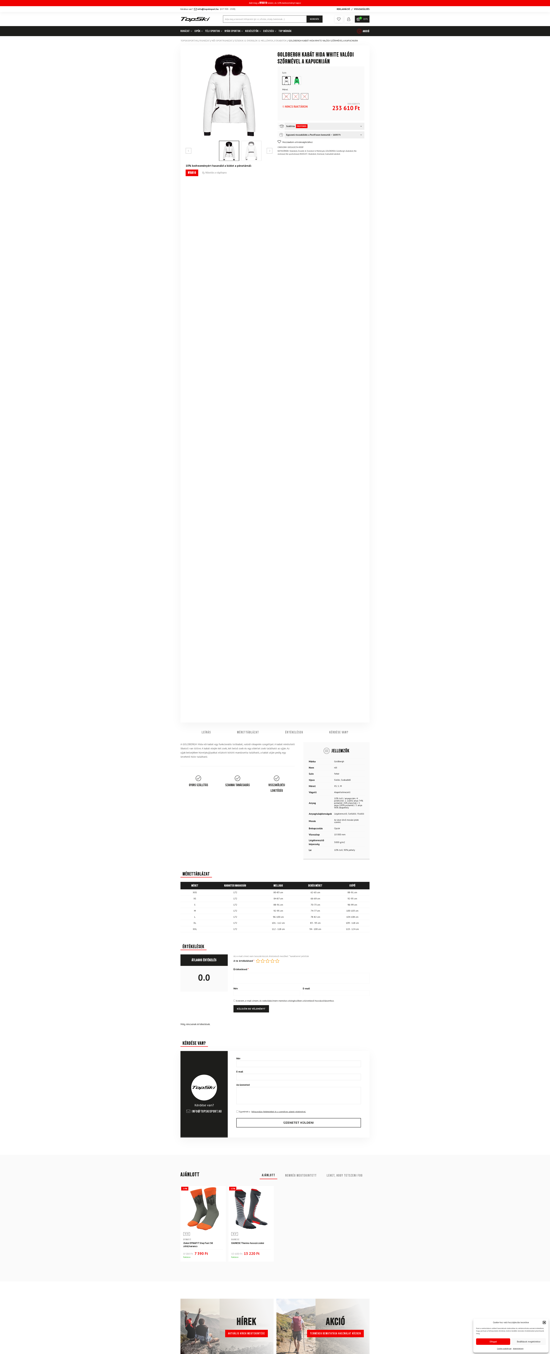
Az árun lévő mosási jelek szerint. (346, 821)
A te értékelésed (243, 961)
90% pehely (349, 850)
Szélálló (352, 813)
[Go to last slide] (188, 151)
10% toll (338, 850)
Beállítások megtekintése (528, 1341)
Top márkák (285, 31)
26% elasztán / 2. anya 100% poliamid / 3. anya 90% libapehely (348, 805)
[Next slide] (269, 151)
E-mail (306, 988)
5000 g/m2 (339, 842)
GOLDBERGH (330, 151)
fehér (336, 773)
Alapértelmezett (342, 792)
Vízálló (360, 813)
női (335, 767)
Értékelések (294, 732)
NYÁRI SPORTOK (232, 31)
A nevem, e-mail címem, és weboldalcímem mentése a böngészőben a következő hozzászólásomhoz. (285, 1000)
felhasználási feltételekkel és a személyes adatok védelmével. (278, 1111)
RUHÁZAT (185, 31)
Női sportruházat (222, 40)
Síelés (337, 780)
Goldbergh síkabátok (344, 151)
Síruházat (320, 154)
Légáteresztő (340, 813)
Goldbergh (339, 761)
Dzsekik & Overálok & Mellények (254, 40)
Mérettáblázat (248, 732)
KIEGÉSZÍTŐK (252, 31)
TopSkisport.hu (189, 40)
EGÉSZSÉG (268, 31)
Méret (285, 89)
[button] (544, 1322)
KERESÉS (314, 19)
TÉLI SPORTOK (212, 31)
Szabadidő (346, 780)
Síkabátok (281, 40)
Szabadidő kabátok (332, 154)
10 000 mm (339, 834)
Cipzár (337, 828)
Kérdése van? (338, 732)
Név (235, 988)
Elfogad (493, 1341)
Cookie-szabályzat (504, 1348)
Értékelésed (241, 969)
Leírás (206, 732)
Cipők (197, 31)
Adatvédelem (518, 1348)
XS (335, 786)
